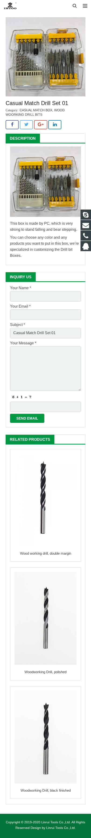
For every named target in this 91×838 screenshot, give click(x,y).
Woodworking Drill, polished (45, 672)
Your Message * (23, 343)
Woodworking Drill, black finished (46, 790)
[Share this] (12, 124)
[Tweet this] (26, 124)
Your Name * (20, 288)
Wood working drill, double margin (45, 553)
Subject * (17, 325)
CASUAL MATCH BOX (36, 110)
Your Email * (20, 306)
